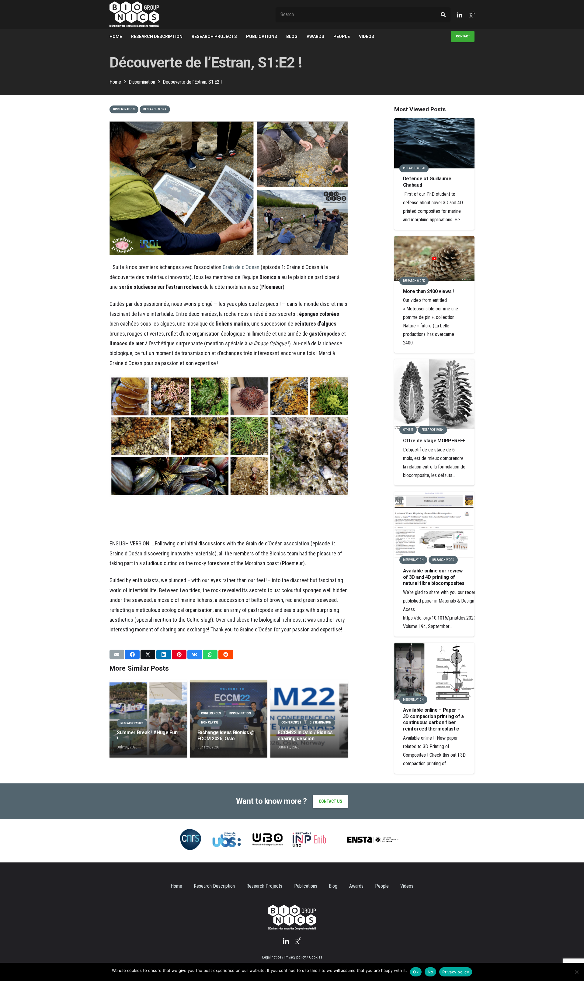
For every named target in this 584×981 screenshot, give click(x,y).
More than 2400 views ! (428, 291)
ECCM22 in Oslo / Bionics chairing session (305, 736)
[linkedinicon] (459, 15)
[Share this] (132, 654)
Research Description (214, 886)
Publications (305, 886)
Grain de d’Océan (241, 267)
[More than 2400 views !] (434, 258)
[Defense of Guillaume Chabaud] (434, 143)
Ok (416, 971)
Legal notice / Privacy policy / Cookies (292, 957)
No (430, 971)
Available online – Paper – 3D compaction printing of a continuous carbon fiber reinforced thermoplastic (433, 719)
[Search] (443, 14)
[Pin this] (179, 654)
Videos (406, 886)
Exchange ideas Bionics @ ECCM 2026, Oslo (226, 736)
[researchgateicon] (471, 15)
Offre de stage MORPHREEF (434, 441)
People (382, 886)
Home (176, 886)
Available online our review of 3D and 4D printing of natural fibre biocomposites (433, 577)
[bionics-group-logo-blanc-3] (134, 14)
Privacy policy (455, 971)
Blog (333, 886)
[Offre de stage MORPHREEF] (434, 394)
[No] (576, 972)
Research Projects (264, 886)
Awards (356, 886)
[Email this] (116, 654)
